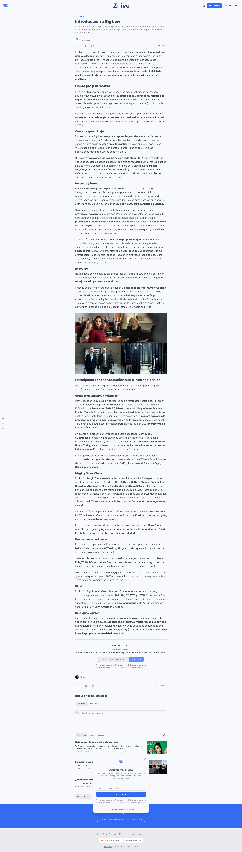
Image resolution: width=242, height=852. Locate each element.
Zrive (83, 37)
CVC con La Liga (98, 291)
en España (99, 404)
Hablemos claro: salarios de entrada (96, 742)
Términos (123, 834)
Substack (108, 846)
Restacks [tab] (93, 704)
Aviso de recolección (137, 834)
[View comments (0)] (86, 45)
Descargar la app (133, 840)
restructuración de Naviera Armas (107, 303)
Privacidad (113, 834)
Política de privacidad (137, 802)
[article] (121, 748)
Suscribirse (214, 5)
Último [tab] (91, 735)
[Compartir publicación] (203, 5)
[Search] (198, 5)
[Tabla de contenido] (3, 426)
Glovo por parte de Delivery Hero (123, 295)
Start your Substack (112, 840)
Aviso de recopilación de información (112, 802)
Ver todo (81, 796)
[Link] (72, 86)
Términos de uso (121, 800)
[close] (145, 759)
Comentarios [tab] (82, 704)
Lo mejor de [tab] (81, 735)
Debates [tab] (100, 735)
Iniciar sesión (231, 5)
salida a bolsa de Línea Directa (108, 306)
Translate (81, 16)
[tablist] (87, 703)
